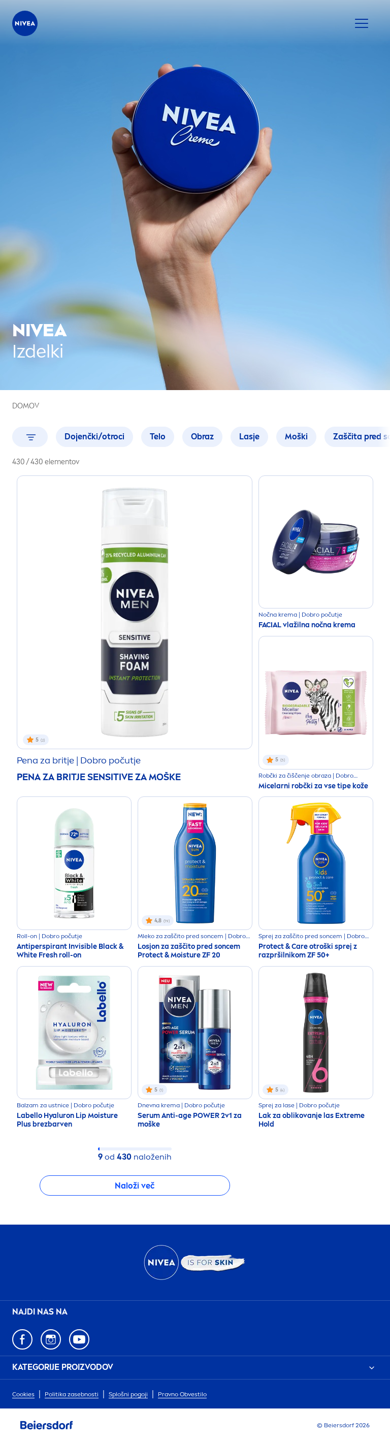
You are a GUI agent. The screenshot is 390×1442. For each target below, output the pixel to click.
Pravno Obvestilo (182, 1394)
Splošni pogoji (128, 1394)
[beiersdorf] (46, 1425)
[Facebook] (22, 1339)
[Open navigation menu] (361, 23)
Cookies (23, 1394)
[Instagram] (51, 1339)
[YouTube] (79, 1339)
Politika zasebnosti (72, 1394)
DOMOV (25, 406)
